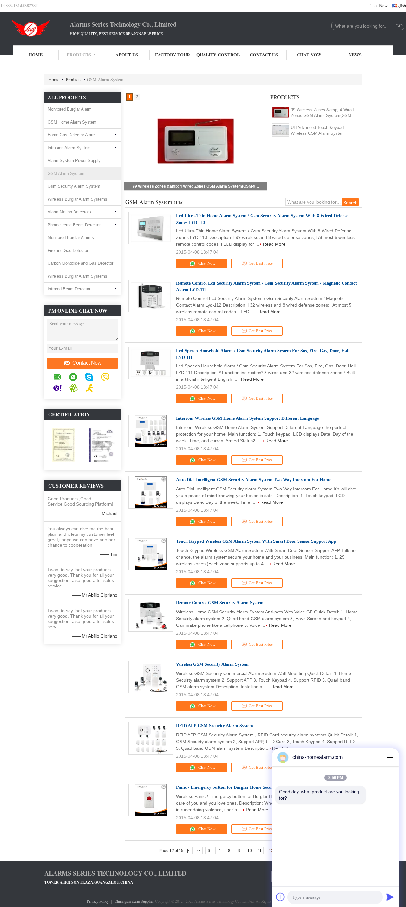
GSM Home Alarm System (72, 122)
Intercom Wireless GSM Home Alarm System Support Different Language (247, 418)
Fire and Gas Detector (68, 250)
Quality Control (218, 54)
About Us (126, 54)
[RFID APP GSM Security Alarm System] (150, 738)
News (355, 54)
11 (260, 850)
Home (36, 54)
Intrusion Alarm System (69, 148)
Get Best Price (261, 263)
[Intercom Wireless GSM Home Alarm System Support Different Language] (150, 431)
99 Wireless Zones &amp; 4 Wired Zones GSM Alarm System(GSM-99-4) (196, 186)
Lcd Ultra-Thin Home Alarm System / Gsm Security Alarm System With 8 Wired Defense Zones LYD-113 (262, 219)
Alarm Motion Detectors (69, 212)
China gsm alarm (127, 901)
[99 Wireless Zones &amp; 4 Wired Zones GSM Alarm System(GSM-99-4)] (281, 112)
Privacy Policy (98, 901)
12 (271, 850)
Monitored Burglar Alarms (71, 237)
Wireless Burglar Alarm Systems (77, 199)
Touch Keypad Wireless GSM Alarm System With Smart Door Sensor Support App (256, 541)
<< (199, 850)
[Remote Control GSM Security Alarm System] (150, 615)
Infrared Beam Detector (69, 289)
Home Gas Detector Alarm (72, 135)
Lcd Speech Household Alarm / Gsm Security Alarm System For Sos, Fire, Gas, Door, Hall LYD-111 (263, 354)
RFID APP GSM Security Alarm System (214, 725)
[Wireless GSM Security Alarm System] (150, 677)
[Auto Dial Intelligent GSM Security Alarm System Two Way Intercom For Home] (150, 492)
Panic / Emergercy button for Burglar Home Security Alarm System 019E (247, 787)
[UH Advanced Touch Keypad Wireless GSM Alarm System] (281, 130)
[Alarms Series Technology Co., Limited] (35, 27)
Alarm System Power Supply (74, 160)
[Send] (390, 897)
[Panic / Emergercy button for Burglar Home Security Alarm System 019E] (150, 800)
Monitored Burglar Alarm (70, 109)
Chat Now (379, 5)
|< (188, 850)
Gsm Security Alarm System (74, 186)
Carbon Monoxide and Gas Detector (80, 263)
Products (79, 54)
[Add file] (280, 897)
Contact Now (87, 363)
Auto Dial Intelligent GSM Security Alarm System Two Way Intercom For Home (253, 479)
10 (249, 850)
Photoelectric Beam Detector (74, 225)
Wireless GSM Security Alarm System (212, 664)
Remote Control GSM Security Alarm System (220, 602)
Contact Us (264, 54)
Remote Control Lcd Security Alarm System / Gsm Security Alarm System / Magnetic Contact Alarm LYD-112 (266, 286)
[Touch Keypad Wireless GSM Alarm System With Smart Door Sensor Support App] (150, 554)
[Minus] (390, 757)
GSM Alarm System (66, 173)
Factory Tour (172, 54)
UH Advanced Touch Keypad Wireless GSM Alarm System (318, 130)
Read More (274, 244)
